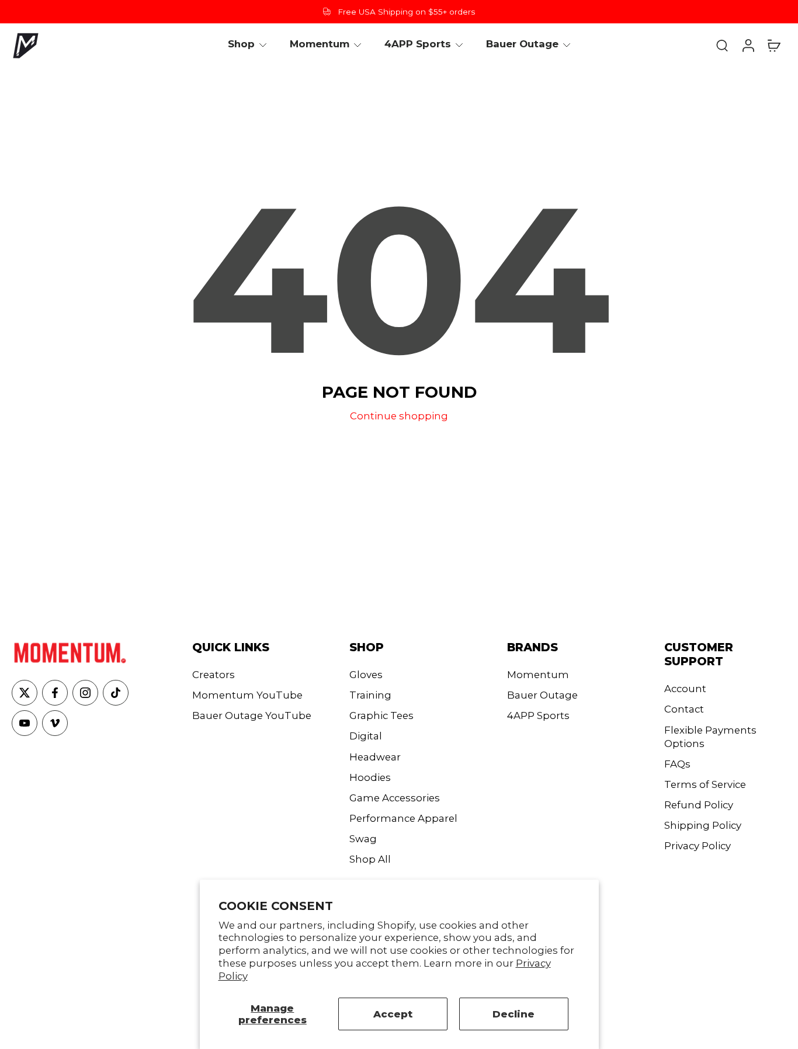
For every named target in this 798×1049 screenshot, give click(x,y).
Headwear (375, 757)
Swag (363, 839)
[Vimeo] (55, 723)
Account (685, 688)
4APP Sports (538, 715)
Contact (684, 709)
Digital (365, 736)
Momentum (538, 674)
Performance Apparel (403, 818)
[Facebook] (55, 693)
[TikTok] (116, 693)
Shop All (370, 859)
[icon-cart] (773, 45)
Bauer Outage (542, 695)
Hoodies (370, 777)
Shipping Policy (702, 825)
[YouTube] (24, 723)
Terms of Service (705, 784)
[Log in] (748, 45)
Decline (513, 1014)
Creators (213, 674)
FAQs (677, 764)
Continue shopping (399, 416)
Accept (392, 1014)
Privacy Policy (697, 846)
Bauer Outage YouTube (251, 715)
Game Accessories (394, 798)
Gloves (366, 674)
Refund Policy (698, 805)
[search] (722, 45)
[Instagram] (85, 693)
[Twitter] (24, 693)
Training (370, 695)
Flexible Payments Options (710, 736)
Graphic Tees (381, 715)
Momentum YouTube (247, 695)
